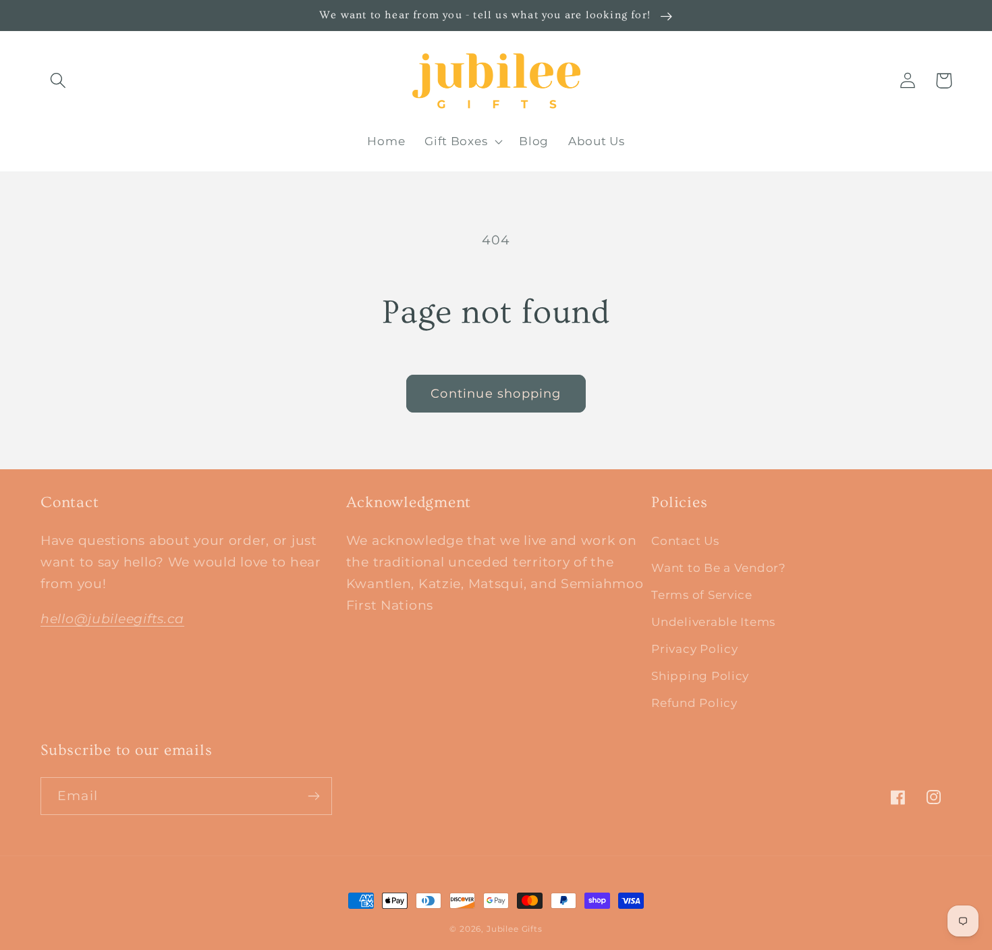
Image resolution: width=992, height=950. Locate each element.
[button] (58, 81)
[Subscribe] (313, 796)
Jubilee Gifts (515, 929)
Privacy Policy (694, 649)
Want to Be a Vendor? (718, 568)
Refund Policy (694, 703)
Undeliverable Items (713, 622)
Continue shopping (496, 393)
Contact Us (685, 541)
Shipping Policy (700, 676)
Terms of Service (701, 595)
